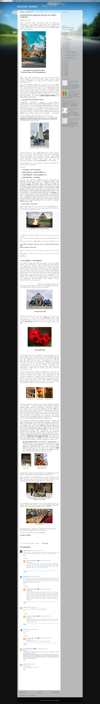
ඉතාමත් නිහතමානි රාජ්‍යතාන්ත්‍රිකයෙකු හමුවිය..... (71, 58)
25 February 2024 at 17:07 (32, 607)
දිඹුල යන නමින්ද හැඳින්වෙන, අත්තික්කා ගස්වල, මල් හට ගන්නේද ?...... (74, 120)
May (66, 48)
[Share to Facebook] (46, 543)
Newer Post (23, 692)
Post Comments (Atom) (31, 695)
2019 (65, 70)
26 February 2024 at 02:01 (32, 629)
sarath (24, 607)
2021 (65, 66)
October (67, 41)
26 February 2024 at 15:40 (45, 616)
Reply (24, 555)
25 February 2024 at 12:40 (34, 576)
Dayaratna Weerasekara (31, 560)
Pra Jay (24, 629)
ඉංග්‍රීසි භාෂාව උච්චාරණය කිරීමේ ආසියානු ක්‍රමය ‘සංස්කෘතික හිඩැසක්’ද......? (70, 101)
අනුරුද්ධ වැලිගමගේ (27, 550)
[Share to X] (45, 543)
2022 (65, 64)
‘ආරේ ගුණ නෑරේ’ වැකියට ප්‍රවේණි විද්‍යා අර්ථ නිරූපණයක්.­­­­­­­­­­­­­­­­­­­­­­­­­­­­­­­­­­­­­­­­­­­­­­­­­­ (73, 109)
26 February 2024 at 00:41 (45, 560)
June (66, 46)
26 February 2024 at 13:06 (42, 648)
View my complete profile (67, 29)
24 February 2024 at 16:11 (37, 550)
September (67, 43)
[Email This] (42, 543)
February (67, 50)
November (67, 39)
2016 (65, 75)
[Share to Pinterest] (47, 543)
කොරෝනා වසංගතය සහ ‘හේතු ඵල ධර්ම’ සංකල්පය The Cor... (72, 55)
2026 (65, 34)
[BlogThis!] (43, 543)
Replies (26, 558)
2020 (65, 68)
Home (40, 692)
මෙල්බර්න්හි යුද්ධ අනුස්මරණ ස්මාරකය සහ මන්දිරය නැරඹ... (71, 52)
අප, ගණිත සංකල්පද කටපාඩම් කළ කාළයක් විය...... (74, 92)
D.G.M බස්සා (26, 576)
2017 (65, 73)
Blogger (57, 700)
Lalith (24, 664)
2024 (65, 37)
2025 (65, 36)
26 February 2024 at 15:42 (45, 638)
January (67, 60)
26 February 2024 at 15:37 (45, 589)
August (66, 44)
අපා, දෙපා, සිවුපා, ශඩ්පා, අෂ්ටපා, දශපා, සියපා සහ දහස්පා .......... (73, 82)
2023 (65, 63)
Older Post (56, 692)
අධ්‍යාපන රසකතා (27, 6)
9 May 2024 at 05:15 (30, 664)
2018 (65, 71)
